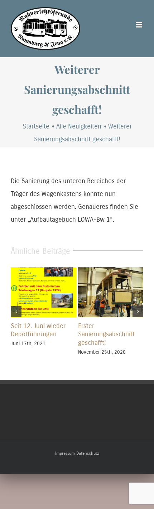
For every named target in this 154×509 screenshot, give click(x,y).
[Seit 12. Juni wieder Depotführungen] (43, 271)
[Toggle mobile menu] (139, 25)
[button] (16, 311)
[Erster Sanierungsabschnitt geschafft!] (111, 271)
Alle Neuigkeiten (78, 126)
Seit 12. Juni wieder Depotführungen (38, 330)
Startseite (36, 126)
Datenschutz (87, 453)
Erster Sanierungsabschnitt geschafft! (106, 334)
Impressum (65, 453)
